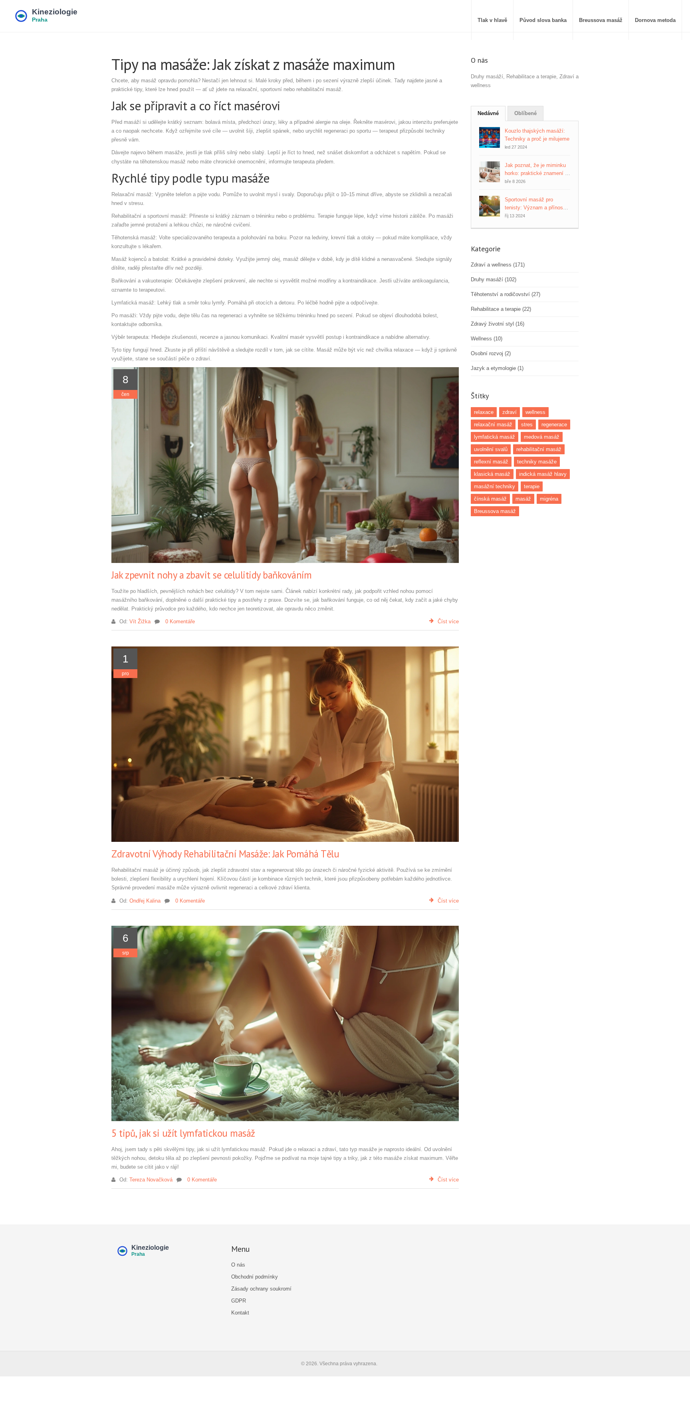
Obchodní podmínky (254, 1277)
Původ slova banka (543, 20)
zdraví (509, 412)
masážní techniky (494, 486)
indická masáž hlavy (543, 474)
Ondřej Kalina (145, 901)
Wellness (486, 339)
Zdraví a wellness (498, 265)
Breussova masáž (601, 20)
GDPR (238, 1301)
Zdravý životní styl (497, 324)
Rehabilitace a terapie (501, 309)
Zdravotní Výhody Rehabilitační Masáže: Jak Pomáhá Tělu (225, 853)
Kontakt (240, 1313)
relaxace (484, 412)
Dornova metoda (655, 20)
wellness (535, 412)
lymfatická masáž (494, 437)
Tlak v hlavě (492, 20)
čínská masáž (490, 499)
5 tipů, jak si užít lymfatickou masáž (183, 1133)
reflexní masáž (491, 462)
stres (527, 425)
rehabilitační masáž (538, 449)
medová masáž (541, 437)
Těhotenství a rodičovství (505, 294)
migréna (549, 499)
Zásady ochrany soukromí (261, 1289)
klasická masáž (492, 474)
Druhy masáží (493, 279)
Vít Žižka (140, 621)
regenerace (554, 425)
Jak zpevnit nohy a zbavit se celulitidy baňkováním (211, 575)
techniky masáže (537, 462)
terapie (531, 486)
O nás (238, 1265)
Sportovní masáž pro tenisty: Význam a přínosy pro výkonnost (535, 208)
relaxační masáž (493, 425)
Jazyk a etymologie (497, 368)
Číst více (448, 621)
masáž (523, 499)
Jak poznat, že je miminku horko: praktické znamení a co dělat (536, 173)
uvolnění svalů (491, 449)
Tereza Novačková (150, 1180)
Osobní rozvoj (491, 353)
